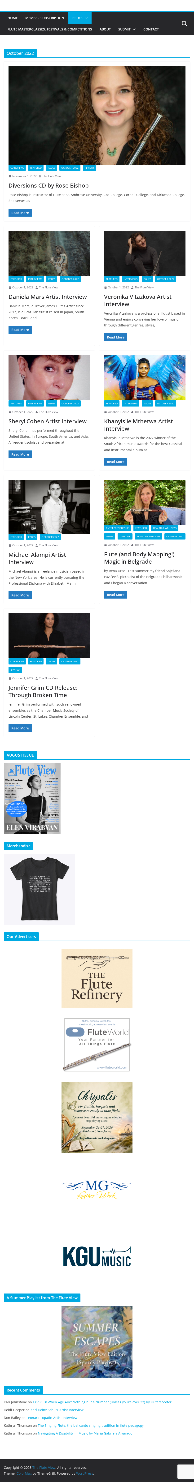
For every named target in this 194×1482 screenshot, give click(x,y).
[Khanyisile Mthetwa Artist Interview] (144, 377)
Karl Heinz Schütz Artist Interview (57, 1410)
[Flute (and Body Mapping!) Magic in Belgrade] (144, 502)
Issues (77, 18)
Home (13, 18)
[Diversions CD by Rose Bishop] (97, 115)
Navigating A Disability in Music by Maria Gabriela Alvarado (85, 1433)
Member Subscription (44, 18)
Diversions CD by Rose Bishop (49, 185)
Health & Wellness (164, 528)
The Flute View (51, 176)
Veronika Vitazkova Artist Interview (138, 300)
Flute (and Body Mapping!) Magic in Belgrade (139, 557)
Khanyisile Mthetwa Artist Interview (138, 424)
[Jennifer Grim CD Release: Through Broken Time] (49, 635)
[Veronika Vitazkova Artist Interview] (144, 253)
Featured (36, 167)
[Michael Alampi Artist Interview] (49, 507)
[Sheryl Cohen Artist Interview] (49, 377)
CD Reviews (17, 167)
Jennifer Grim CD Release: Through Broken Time (43, 691)
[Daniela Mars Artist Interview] (49, 253)
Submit (124, 29)
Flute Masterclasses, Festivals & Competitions (50, 29)
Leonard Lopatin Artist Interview (51, 1417)
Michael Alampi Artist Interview (37, 558)
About (105, 29)
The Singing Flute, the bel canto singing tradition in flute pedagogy (91, 1425)
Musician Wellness (148, 536)
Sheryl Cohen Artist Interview (48, 421)
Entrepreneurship (117, 528)
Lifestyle (125, 536)
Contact (151, 29)
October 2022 (70, 167)
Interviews (35, 279)
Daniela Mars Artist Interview (48, 296)
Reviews (89, 167)
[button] (85, 18)
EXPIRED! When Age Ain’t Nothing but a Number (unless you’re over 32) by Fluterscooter (102, 1402)
